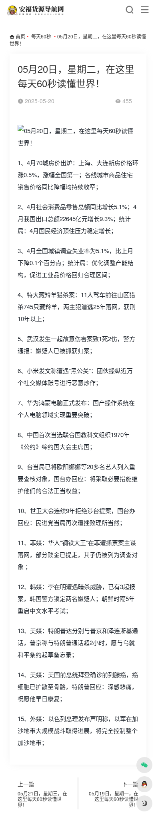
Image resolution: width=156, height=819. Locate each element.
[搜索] (129, 9)
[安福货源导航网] (36, 9)
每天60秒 (41, 36)
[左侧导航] (145, 9)
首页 (20, 36)
